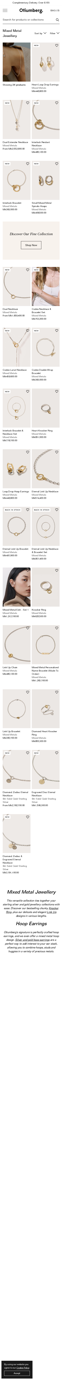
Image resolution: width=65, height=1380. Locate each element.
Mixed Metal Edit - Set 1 (16, 609)
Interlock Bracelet (12, 202)
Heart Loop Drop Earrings (45, 84)
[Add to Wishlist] (56, 45)
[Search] (57, 20)
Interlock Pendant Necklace (41, 144)
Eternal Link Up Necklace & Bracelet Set (45, 550)
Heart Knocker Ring (42, 430)
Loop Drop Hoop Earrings (16, 491)
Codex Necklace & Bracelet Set (41, 310)
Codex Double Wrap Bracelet (42, 371)
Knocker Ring (39, 609)
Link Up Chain (10, 667)
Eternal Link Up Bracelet (15, 548)
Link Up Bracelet (11, 731)
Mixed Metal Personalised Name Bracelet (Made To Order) (45, 670)
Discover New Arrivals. (31, 2)
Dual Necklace (10, 308)
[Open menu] (5, 10)
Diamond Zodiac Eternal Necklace (15, 794)
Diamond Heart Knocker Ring (44, 733)
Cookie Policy (22, 1367)
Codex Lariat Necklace (15, 369)
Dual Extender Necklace (15, 142)
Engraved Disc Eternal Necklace (43, 794)
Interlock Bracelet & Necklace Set (13, 432)
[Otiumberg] (31, 10)
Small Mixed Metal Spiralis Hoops (41, 204)
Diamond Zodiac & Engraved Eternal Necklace (12, 859)
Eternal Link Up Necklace (45, 491)
